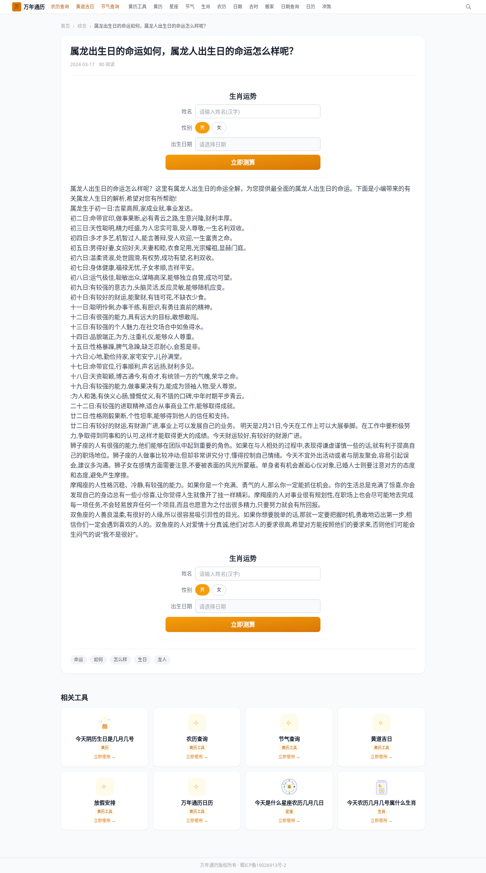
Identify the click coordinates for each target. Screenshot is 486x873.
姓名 (186, 111)
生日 (142, 659)
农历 (221, 6)
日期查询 (290, 6)
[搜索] (468, 7)
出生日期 (181, 143)
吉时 (253, 6)
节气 (189, 6)
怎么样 (120, 659)
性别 (186, 127)
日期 (237, 6)
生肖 (205, 6)
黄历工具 (137, 6)
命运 (78, 659)
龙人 (162, 659)
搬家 (269, 6)
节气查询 (110, 6)
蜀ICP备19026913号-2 (263, 865)
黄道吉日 (85, 6)
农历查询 (60, 6)
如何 (98, 659)
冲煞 (326, 6)
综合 (82, 26)
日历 (310, 6)
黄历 (158, 6)
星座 (173, 6)
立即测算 (243, 162)
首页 (65, 26)
